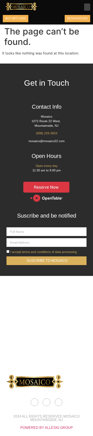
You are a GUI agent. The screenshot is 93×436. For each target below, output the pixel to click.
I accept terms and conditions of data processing (43, 252)
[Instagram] (46, 402)
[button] (87, 7)
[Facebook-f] (34, 402)
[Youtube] (58, 402)
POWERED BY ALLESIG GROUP (46, 427)
